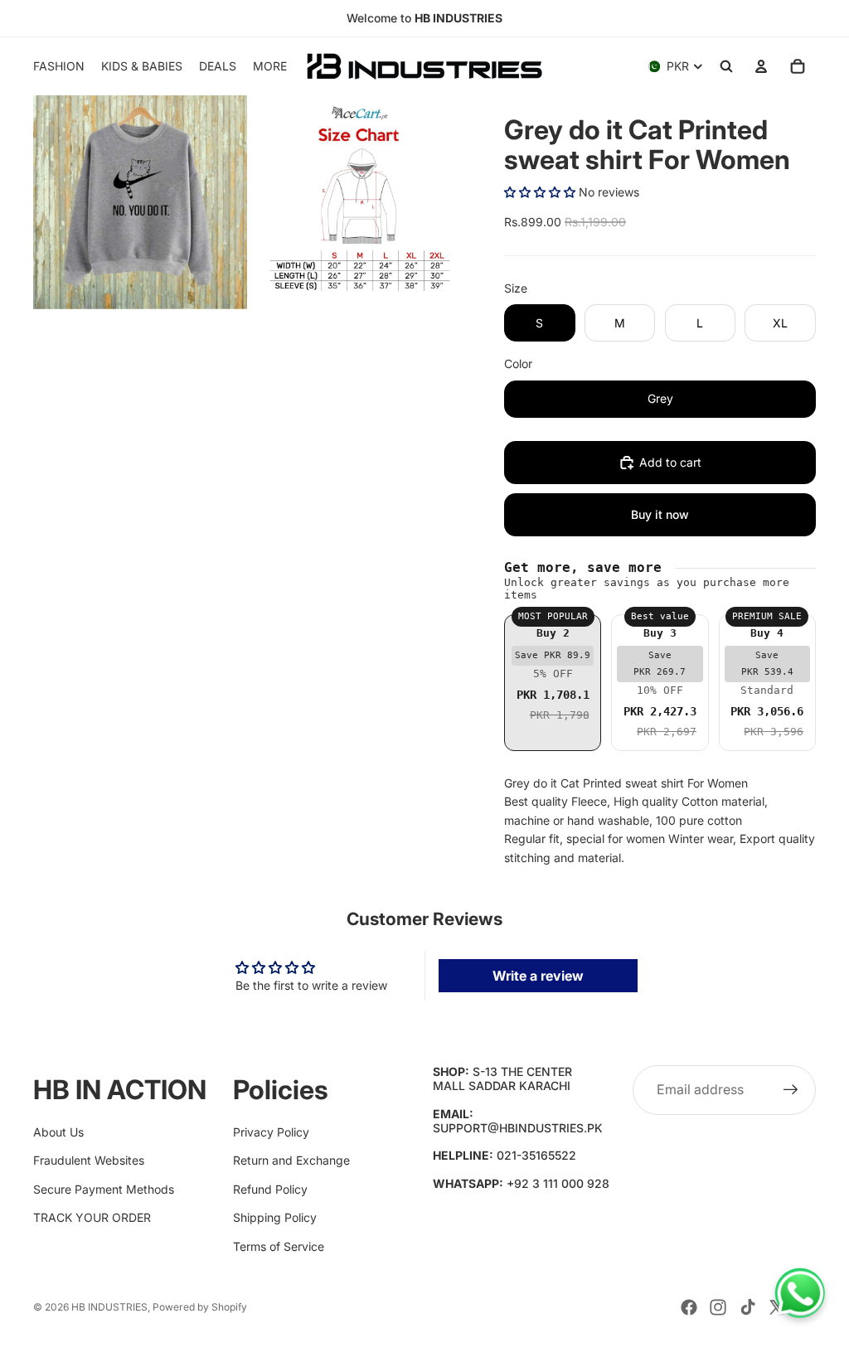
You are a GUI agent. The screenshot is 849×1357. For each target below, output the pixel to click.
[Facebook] (689, 1307)
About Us (58, 1132)
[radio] (552, 682)
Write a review (538, 975)
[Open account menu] (761, 66)
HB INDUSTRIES (109, 1307)
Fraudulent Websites (88, 1160)
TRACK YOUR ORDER (92, 1217)
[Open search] (726, 66)
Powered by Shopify (200, 1307)
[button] (539, 192)
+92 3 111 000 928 (558, 1183)
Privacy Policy (271, 1132)
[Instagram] (718, 1307)
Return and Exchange (291, 1160)
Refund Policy (270, 1189)
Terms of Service (278, 1246)
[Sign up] (791, 1090)
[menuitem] (270, 66)
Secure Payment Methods (103, 1189)
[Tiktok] (748, 1307)
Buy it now (660, 514)
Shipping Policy (275, 1217)
